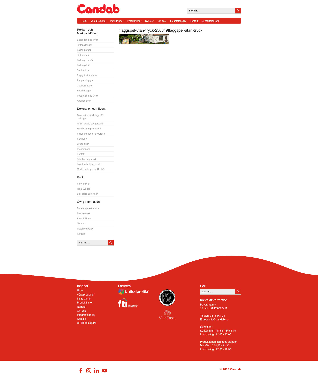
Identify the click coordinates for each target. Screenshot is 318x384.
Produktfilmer (84, 218)
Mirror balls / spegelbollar (90, 123)
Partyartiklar (83, 183)
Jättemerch (83, 55)
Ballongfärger (84, 49)
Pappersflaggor (85, 80)
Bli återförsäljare (86, 323)
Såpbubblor (83, 70)
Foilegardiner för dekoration (91, 133)
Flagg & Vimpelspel (87, 75)
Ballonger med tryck (87, 39)
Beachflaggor (84, 90)
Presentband (83, 149)
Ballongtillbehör (85, 60)
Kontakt (81, 233)
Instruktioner (83, 213)
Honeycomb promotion (89, 128)
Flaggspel (82, 138)
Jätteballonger (84, 44)
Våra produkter (85, 294)
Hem (80, 290)
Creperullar (83, 143)
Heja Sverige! (84, 188)
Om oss (81, 310)
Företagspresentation (88, 208)
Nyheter (81, 223)
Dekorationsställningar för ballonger (90, 117)
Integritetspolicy (85, 228)
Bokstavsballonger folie (89, 164)
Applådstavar (84, 100)
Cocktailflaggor (85, 85)
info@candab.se (218, 319)
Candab (102, 9)
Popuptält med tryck (87, 95)
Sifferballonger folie (87, 159)
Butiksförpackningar (87, 193)
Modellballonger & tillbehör (91, 169)
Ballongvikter (83, 65)
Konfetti (81, 153)
